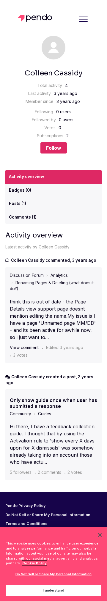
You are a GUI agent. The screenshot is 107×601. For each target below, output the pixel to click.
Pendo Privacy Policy (25, 506)
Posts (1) (17, 203)
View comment (24, 347)
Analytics (59, 275)
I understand (53, 590)
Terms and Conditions (26, 524)
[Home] (36, 18)
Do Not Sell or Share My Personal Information (53, 574)
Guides (44, 413)
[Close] (99, 535)
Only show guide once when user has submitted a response (53, 403)
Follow (53, 148)
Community (20, 413)
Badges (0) (20, 190)
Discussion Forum (27, 275)
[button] (83, 19)
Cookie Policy (34, 563)
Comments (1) (23, 217)
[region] (53, 564)
